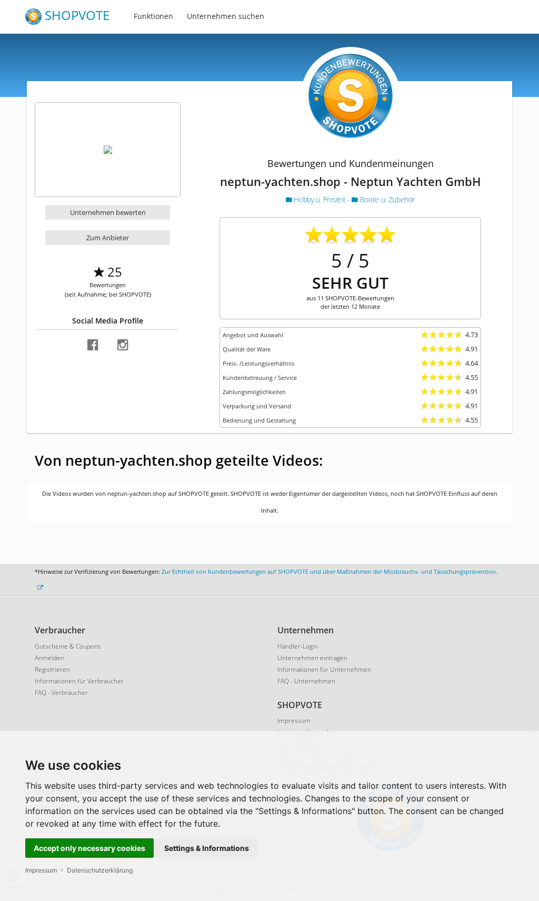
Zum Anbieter (107, 237)
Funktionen (153, 16)
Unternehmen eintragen (312, 657)
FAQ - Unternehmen (306, 681)
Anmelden (49, 657)
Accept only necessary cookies (89, 848)
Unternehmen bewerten (108, 212)
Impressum (41, 870)
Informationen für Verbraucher (79, 681)
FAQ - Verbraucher (61, 692)
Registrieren (52, 669)
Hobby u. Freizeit (319, 199)
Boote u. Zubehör (386, 199)
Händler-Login (297, 646)
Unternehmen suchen (225, 16)
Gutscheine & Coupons (68, 646)
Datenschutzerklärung (100, 870)
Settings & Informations (206, 848)
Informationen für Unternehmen (324, 669)
